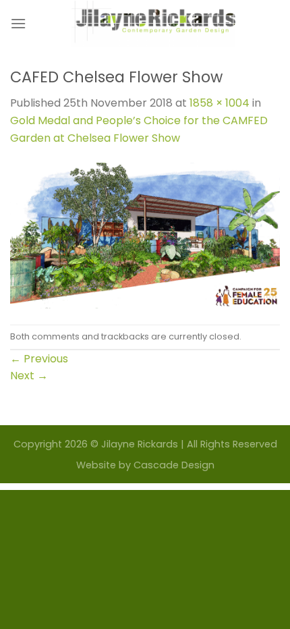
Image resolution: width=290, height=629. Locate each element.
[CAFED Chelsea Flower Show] (145, 235)
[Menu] (18, 23)
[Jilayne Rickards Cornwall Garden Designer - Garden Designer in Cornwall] (153, 23)
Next (29, 375)
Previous (39, 358)
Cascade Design (174, 465)
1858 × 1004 (220, 103)
